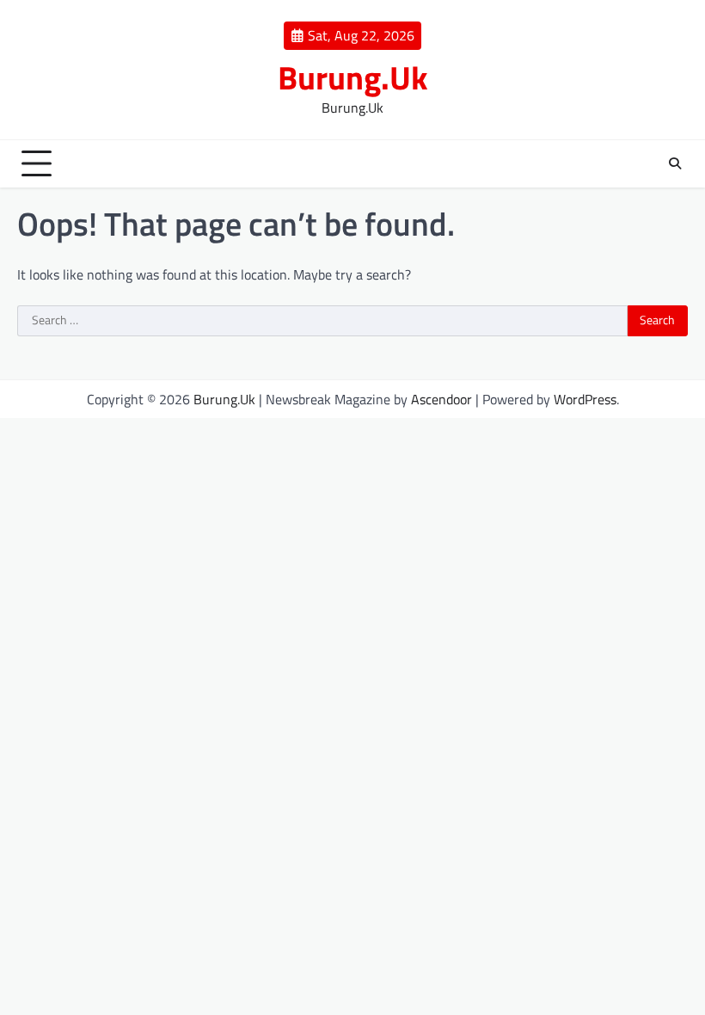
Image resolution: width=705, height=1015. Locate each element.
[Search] (675, 163)
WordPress (585, 399)
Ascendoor (441, 399)
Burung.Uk (353, 77)
